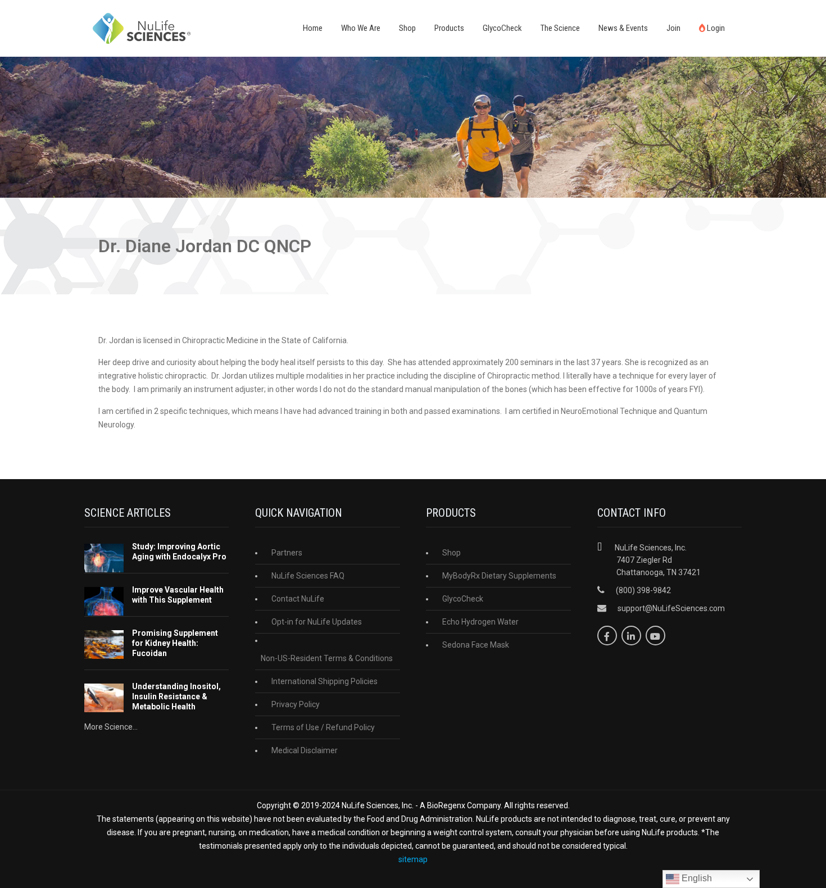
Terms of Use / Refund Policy (323, 727)
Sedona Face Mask (475, 644)
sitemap (413, 859)
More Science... (111, 726)
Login (715, 28)
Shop (407, 28)
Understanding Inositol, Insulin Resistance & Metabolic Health (176, 696)
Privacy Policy (295, 704)
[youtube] (655, 635)
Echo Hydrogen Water (480, 621)
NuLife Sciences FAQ (307, 575)
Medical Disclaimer (304, 750)
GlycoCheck (502, 28)
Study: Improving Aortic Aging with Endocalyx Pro (179, 551)
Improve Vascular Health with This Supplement (178, 594)
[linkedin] (631, 635)
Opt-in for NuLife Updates (316, 621)
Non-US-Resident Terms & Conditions (327, 658)
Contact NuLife (297, 598)
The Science (560, 28)
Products (449, 28)
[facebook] (607, 635)
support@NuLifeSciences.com (671, 608)
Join (673, 28)
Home (313, 28)
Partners (286, 552)
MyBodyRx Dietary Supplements (499, 575)
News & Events (623, 28)
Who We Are (360, 28)
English (695, 878)
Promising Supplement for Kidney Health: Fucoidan (175, 643)
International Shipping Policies (324, 681)
